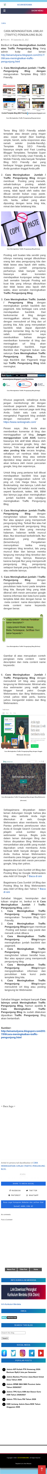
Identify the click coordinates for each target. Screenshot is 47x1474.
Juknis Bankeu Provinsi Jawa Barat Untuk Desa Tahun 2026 (25, 1378)
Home (36, 1269)
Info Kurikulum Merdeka (11, 1304)
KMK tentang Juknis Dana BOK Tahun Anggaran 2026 (23, 1405)
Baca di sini (35, 876)
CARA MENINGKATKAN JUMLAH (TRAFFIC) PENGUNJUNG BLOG (23, 1166)
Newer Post (11, 1269)
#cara (23, 1174)
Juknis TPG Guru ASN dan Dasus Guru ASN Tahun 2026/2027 (24, 1393)
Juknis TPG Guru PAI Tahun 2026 (21, 1399)
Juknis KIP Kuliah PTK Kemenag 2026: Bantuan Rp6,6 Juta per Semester (24, 1370)
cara (3, 23)
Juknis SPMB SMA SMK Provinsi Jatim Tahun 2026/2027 (23, 1385)
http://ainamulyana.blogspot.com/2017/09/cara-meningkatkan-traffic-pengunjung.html (23, 58)
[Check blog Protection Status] (9, 1318)
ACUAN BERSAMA (23, 1457)
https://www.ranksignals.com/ (20, 422)
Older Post (23, 1269)
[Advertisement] (23, 1073)
